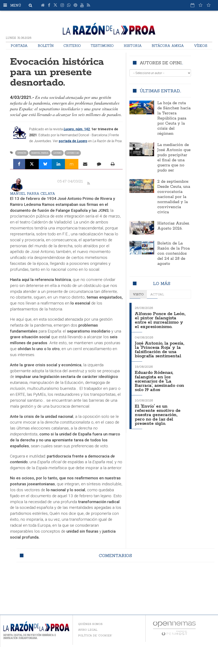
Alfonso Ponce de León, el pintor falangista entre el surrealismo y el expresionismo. (160, 320)
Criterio (72, 46)
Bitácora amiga (168, 46)
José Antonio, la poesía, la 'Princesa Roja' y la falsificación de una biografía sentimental (159, 350)
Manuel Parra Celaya (32, 193)
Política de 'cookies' (95, 635)
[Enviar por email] (85, 164)
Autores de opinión (164, 62)
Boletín (46, 46)
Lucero (57, 153)
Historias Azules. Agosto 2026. (173, 226)
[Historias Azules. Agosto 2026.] (141, 228)
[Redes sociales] (200, 5)
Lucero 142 (73, 153)
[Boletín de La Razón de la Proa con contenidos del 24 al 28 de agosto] (141, 248)
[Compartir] (19, 164)
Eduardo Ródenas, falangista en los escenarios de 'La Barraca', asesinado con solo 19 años (159, 381)
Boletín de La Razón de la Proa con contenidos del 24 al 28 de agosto (173, 253)
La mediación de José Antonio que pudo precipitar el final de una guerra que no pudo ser (174, 157)
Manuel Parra (39, 153)
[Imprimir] (112, 164)
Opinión (21, 153)
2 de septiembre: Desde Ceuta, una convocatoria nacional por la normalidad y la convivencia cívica (173, 197)
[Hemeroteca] (192, 5)
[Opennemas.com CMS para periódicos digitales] (174, 628)
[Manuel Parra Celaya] (17, 184)
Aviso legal (88, 629)
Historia (133, 46)
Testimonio (102, 46)
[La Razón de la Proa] (109, 28)
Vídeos (200, 46)
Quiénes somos (90, 624)
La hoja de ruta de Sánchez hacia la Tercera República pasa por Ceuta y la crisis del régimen (174, 118)
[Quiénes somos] (209, 5)
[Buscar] (30, 5)
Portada (19, 46)
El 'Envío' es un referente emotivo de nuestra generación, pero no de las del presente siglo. (158, 415)
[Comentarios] (99, 164)
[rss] (88, 183)
